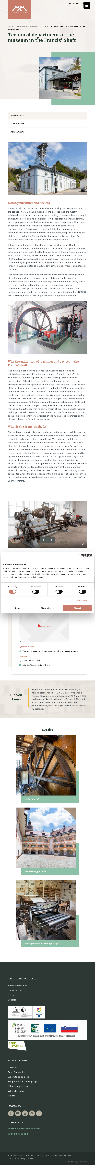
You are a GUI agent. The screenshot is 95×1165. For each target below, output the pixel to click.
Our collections (15, 990)
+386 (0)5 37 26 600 (31, 660)
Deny (17, 608)
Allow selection (47, 608)
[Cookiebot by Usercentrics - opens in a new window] (81, 555)
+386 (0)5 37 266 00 (18, 1134)
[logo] (19, 9)
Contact (12, 999)
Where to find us (16, 1091)
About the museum (17, 985)
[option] (47, 524)
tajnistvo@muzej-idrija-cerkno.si (36, 665)
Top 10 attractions (17, 1072)
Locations (12, 1067)
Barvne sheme (78, 3)
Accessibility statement (25, 1158)
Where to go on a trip (18, 1077)
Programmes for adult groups (23, 1081)
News (11, 995)
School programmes (18, 1086)
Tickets (11, 1095)
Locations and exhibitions (28, 26)
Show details (81, 601)
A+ (70, 3)
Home (10, 26)
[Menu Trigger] (86, 5)
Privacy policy (43, 1155)
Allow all (77, 608)
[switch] (35, 592)
